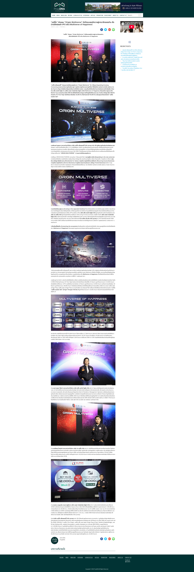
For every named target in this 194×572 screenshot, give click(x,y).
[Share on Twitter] (105, 30)
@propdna (127, 561)
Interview (86, 15)
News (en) (64, 15)
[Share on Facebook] (101, 30)
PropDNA (62, 26)
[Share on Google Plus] (109, 30)
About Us (115, 15)
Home (53, 15)
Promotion (99, 15)
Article (93, 15)
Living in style (77, 15)
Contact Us (123, 15)
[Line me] (113, 30)
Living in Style (89, 557)
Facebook (127, 560)
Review (70, 15)
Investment (108, 15)
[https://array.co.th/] (114, 6)
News (58, 15)
